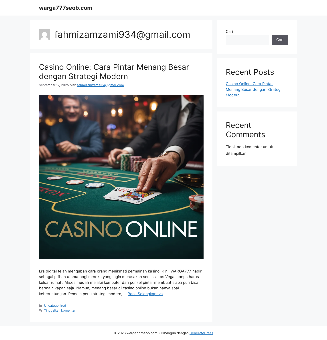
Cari (229, 31)
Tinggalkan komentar (59, 310)
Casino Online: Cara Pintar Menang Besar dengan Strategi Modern (114, 71)
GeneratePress (201, 333)
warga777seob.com (65, 7)
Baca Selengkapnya (145, 294)
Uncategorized (55, 305)
